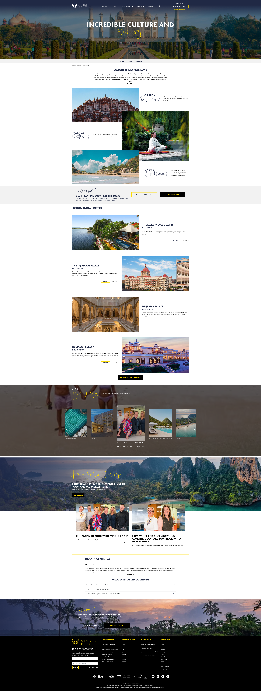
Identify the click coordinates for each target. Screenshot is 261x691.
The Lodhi (93, 439)
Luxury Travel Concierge (107, 654)
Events (162, 654)
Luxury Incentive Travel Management (110, 649)
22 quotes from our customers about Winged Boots (160, 439)
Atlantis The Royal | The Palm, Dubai (149, 642)
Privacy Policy (164, 669)
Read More (185, 240)
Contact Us (163, 664)
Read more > (142, 451)
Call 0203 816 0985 (172, 195)
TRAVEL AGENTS (180, 3)
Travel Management (126, 6)
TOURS (130, 61)
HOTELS (121, 61)
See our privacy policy (93, 667)
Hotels (114, 6)
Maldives (123, 644)
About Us (150, 6)
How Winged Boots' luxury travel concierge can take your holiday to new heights (156, 538)
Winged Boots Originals (166, 647)
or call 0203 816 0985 (179, 9)
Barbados (124, 647)
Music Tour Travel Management (108, 651)
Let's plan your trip (144, 195)
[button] (108, 6)
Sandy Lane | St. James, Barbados (148, 644)
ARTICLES (139, 61)
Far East (84, 65)
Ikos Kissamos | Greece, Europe (148, 655)
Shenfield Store (164, 642)
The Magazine (164, 651)
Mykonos (124, 651)
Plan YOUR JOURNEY (179, 6)
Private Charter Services (107, 647)
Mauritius (124, 659)
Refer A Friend (164, 659)
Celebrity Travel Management (108, 644)
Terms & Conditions (165, 666)
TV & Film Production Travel (108, 642)
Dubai (123, 642)
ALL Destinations (125, 664)
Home (73, 65)
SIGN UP (75, 667)
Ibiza (123, 649)
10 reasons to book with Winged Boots (130, 442)
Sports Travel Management (108, 656)
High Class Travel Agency (107, 661)
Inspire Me (139, 6)
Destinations (104, 6)
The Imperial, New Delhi (70, 439)
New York (124, 654)
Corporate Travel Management (108, 659)
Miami (123, 656)
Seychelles (124, 661)
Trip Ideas (163, 649)
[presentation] (66, 428)
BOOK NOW (175, 240)
